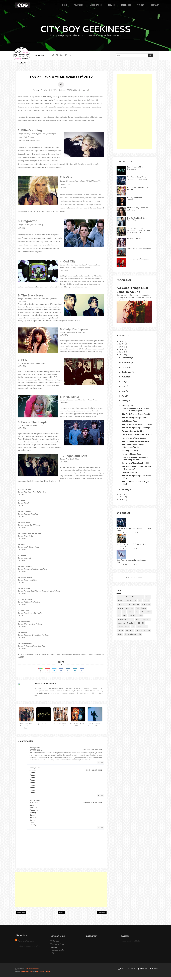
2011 (121, 497)
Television (121, 597)
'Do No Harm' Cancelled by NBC (135, 463)
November (126, 362)
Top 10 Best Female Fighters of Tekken (139, 188)
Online (148, 597)
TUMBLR (140, 5)
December (126, 357)
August (125, 376)
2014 (121, 352)
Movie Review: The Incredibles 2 (139, 249)
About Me (143, 969)
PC (143, 623)
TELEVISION (78, 5)
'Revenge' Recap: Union (131, 454)
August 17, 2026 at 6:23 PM (92, 803)
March (124, 400)
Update (148, 612)
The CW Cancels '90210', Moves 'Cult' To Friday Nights (135, 409)
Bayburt (33, 817)
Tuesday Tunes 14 (129, 472)
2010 (121, 499)
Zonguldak (34, 810)
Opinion (82, 90)
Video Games (146, 604)
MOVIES (111, 5)
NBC (138, 623)
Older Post (101, 913)
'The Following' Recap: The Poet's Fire (136, 476)
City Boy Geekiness (33, 969)
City (133, 627)
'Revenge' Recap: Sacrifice (133, 431)
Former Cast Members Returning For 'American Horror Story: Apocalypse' (139, 230)
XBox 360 (132, 616)
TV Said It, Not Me (134, 238)
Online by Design (130, 634)
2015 (121, 349)
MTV (145, 627)
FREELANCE (126, 5)
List (72, 90)
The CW (146, 601)
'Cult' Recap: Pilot (129, 421)
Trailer (131, 619)
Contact (154, 969)
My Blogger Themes (43, 972)
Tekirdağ (33, 813)
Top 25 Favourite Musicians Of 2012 (137, 434)
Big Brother (121, 604)
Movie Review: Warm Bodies (138, 259)
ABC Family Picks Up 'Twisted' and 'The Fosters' (136, 467)
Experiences (121, 623)
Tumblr (132, 969)
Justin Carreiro (41, 90)
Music (76, 90)
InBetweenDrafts (57, 950)
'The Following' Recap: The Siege (136, 427)
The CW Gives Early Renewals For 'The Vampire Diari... (136, 458)
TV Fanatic (54, 941)
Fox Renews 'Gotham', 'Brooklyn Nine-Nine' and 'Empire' (134, 545)
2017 (121, 344)
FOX (137, 608)
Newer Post (21, 913)
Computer (139, 630)
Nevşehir (33, 808)
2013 (121, 355)
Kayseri (32, 820)
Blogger (139, 577)
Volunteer (120, 630)
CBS (119, 612)
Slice (119, 616)
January (125, 489)
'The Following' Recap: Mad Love (135, 441)
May (123, 391)
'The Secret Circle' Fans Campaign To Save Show (137, 178)
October (125, 367)
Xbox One (147, 630)
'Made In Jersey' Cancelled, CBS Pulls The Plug (137, 209)
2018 (121, 341)
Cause (127, 627)
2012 (69, 90)
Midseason (128, 601)
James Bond (131, 623)
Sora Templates (27, 972)
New (140, 601)
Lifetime (120, 634)
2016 (121, 347)
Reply (100, 763)
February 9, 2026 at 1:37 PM (92, 750)
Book (137, 619)
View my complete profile (29, 946)
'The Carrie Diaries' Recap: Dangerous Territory (132, 445)
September (127, 372)
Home (61, 913)
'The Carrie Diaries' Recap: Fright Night (135, 482)
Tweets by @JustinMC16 (130, 941)
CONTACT (155, 5)
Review (141, 597)
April (124, 396)
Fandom (53, 947)
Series (124, 616)
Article (128, 597)
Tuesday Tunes (122, 619)
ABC (142, 612)
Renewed (130, 612)
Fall (124, 612)
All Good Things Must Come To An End (132, 290)
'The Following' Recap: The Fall (135, 417)
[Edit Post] (87, 90)
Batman (120, 627)
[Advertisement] (61, 889)
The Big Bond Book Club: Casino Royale (137, 219)
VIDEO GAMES (96, 5)
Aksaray (33, 825)
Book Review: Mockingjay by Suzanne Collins (131, 561)
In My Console (145, 619)
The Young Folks (57, 944)
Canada (143, 608)
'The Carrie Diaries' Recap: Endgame (137, 424)
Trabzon (33, 822)
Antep (32, 805)
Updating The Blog (130, 450)
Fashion (139, 627)
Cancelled (136, 604)
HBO (139, 634)
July (123, 381)
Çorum (32, 815)
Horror (129, 604)
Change (139, 616)
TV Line (53, 953)
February (125, 405)
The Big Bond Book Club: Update (137, 198)
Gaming (120, 608)
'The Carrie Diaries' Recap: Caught (136, 414)
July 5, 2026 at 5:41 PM (94, 770)
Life (135, 601)
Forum (32, 773)
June (124, 386)
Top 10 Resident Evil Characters (135, 168)
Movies (134, 597)
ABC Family (129, 630)
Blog (137, 612)
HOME (64, 5)
